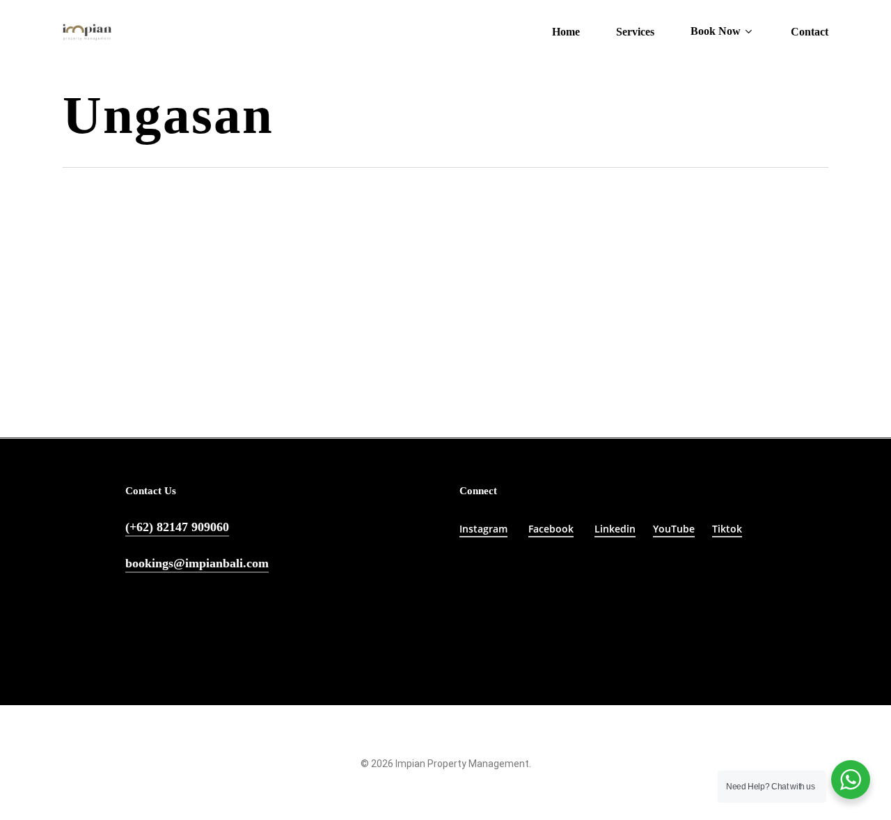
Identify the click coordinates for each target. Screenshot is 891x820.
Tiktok (727, 528)
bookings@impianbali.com (197, 563)
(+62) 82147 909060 (177, 527)
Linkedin (615, 528)
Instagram (483, 528)
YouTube (674, 528)
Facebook (551, 528)
